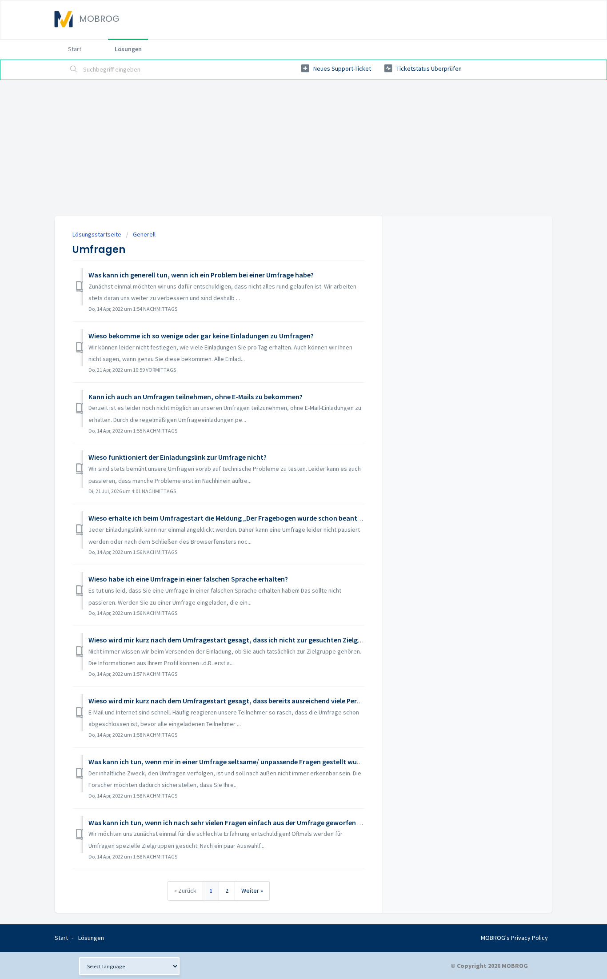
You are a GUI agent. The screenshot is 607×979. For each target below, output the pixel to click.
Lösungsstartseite (97, 234)
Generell (144, 234)
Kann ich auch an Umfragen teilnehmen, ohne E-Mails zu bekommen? (195, 396)
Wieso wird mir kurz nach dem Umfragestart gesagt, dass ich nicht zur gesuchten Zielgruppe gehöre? (245, 639)
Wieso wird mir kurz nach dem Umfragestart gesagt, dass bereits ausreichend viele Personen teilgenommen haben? (267, 700)
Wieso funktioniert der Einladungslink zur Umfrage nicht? (177, 457)
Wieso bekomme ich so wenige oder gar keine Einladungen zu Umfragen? (201, 335)
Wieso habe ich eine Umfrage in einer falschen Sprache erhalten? (188, 578)
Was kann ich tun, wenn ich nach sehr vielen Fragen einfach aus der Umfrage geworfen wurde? (234, 822)
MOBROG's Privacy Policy (514, 938)
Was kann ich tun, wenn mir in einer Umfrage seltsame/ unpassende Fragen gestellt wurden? (231, 761)
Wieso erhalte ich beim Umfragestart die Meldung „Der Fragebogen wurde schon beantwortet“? (237, 518)
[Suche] (74, 70)
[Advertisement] (303, 146)
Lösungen (128, 49)
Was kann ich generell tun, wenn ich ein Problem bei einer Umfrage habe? (201, 274)
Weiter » (252, 891)
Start (74, 49)
